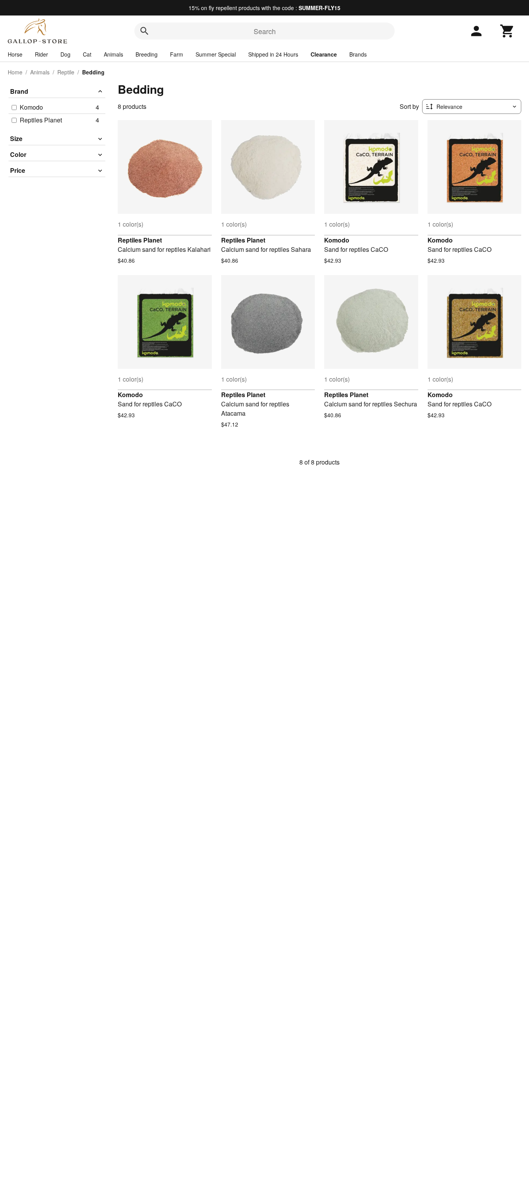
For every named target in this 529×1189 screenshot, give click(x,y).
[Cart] (507, 31)
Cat (87, 54)
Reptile (65, 72)
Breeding (147, 54)
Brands (358, 54)
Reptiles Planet (140, 240)
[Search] (144, 31)
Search (265, 31)
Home (15, 72)
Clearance (324, 54)
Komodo (336, 240)
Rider (41, 54)
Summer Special (216, 54)
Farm (176, 54)
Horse (15, 54)
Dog (65, 54)
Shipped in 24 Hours (273, 54)
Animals (113, 54)
